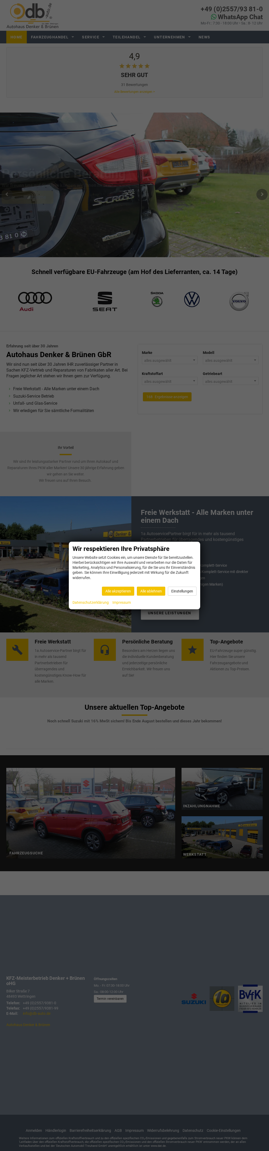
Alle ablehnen (151, 591)
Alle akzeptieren (118, 591)
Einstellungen (182, 591)
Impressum (121, 602)
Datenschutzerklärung (91, 602)
